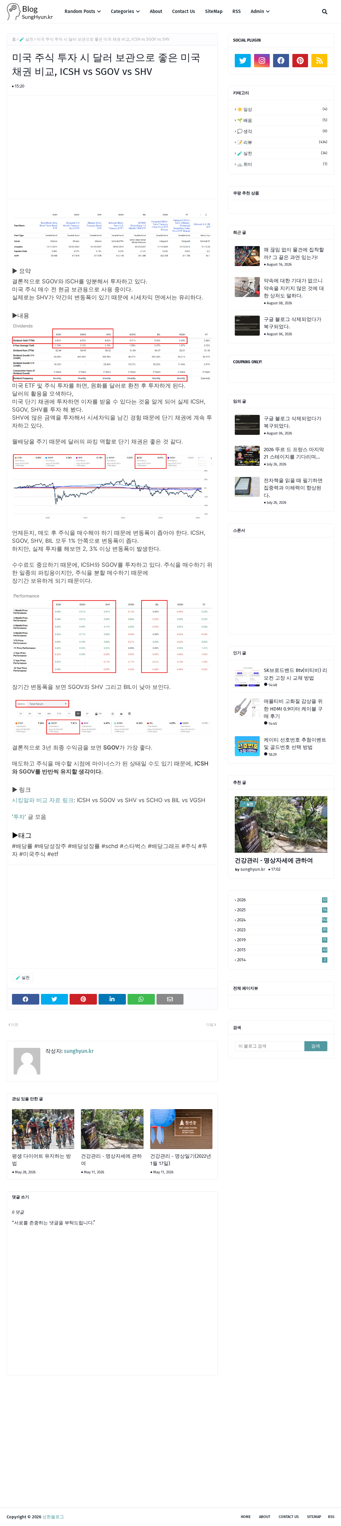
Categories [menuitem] (122, 11)
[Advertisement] (115, 147)
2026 (282, 899)
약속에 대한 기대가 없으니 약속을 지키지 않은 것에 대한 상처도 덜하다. (294, 288)
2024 (282, 919)
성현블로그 (53, 1516)
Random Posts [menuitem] (80, 11)
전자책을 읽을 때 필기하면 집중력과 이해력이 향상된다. (293, 487)
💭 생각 (282, 131)
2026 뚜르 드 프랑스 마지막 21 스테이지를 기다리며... (294, 453)
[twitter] (243, 60)
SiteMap (314, 1517)
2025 (282, 909)
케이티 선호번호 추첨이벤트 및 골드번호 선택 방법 (295, 744)
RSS (331, 1517)
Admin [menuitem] (257, 11)
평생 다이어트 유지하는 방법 (41, 1160)
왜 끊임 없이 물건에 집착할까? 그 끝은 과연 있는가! (294, 253)
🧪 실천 (26, 39)
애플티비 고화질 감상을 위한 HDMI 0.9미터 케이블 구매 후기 (293, 708)
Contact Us (289, 1517)
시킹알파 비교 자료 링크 (43, 800)
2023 (282, 929)
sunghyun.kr (78, 1051)
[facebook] (281, 60)
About (264, 1517)
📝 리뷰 (282, 142)
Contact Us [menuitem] (183, 11)
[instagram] (262, 60)
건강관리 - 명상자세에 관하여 (111, 1160)
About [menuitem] (156, 11)
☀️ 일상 (282, 109)
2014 (281, 959)
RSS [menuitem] (236, 11)
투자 (19, 816)
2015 (282, 949)
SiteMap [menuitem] (213, 11)
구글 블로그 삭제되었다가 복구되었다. (292, 323)
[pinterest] (300, 60)
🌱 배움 (282, 120)
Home (246, 1517)
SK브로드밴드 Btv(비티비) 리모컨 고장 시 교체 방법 (295, 674)
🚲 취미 (282, 164)
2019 (281, 939)
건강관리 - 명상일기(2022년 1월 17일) (180, 1160)
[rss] (319, 60)
